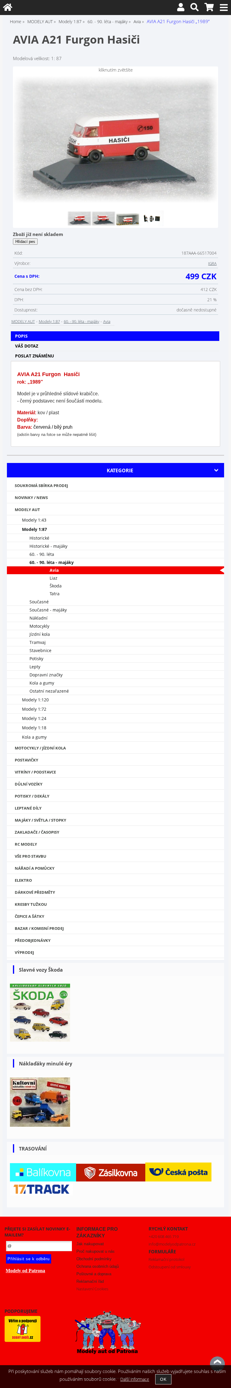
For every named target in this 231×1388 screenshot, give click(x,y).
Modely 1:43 (34, 520)
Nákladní (38, 618)
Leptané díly (28, 808)
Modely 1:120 (35, 700)
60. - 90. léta (41, 554)
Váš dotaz (26, 346)
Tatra (55, 593)
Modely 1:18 (34, 728)
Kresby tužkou (31, 904)
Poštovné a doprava (93, 1274)
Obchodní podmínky (94, 1259)
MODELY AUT (23, 321)
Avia (106, 321)
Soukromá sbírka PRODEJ (41, 485)
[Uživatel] (180, 8)
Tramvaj (37, 642)
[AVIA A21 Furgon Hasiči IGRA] (115, 141)
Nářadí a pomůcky (34, 868)
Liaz (53, 578)
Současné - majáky (48, 610)
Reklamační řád (90, 1281)
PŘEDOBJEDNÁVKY (33, 940)
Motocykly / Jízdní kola (40, 748)
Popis (21, 336)
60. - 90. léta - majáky (81, 321)
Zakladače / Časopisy (37, 832)
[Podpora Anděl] (23, 1340)
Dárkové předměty (35, 892)
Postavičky (26, 760)
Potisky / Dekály (32, 796)
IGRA (212, 263)
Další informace (134, 1379)
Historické (39, 538)
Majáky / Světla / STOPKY (40, 820)
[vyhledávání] (194, 8)
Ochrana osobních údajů (97, 1266)
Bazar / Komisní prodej (39, 928)
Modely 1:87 (49, 321)
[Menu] (224, 7)
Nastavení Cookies (92, 1288)
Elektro (23, 880)
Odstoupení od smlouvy (170, 1267)
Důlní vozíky (28, 784)
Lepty (34, 666)
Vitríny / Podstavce (35, 772)
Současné (39, 602)
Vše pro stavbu (30, 856)
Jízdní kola (39, 634)
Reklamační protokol (166, 1259)
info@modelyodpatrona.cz (172, 1244)
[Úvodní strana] (7, 8)
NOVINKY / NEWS (31, 497)
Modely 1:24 (34, 718)
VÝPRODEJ (24, 952)
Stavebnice (40, 650)
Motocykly (39, 626)
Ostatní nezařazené (49, 691)
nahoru (217, 1363)
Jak (90, 1244)
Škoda (56, 586)
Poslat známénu (34, 356)
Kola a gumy (41, 683)
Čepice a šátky (29, 916)
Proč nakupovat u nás (95, 1251)
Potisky (36, 658)
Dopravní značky (46, 675)
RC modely (26, 844)
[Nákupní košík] (209, 8)
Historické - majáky (48, 546)
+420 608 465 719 (164, 1236)
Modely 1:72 (34, 709)
